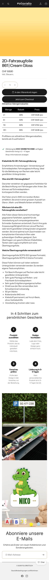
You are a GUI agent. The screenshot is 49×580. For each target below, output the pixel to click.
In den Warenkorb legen (26, 92)
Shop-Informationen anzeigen (17, 155)
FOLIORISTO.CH (27, 566)
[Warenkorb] (46, 3)
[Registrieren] (43, 554)
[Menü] (3, 4)
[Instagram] (26, 576)
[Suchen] (8, 3)
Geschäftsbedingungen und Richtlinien (24, 571)
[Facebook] (22, 576)
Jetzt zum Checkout (24, 99)
